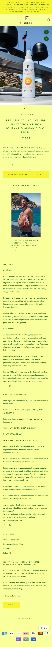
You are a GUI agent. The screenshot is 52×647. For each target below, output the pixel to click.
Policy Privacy (8, 553)
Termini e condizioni (11, 539)
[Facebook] (4, 385)
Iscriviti (11, 605)
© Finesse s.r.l (26, 618)
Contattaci (7, 548)
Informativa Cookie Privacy (13, 544)
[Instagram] (10, 385)
